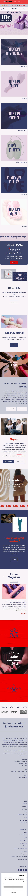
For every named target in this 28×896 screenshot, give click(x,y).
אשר (13, 885)
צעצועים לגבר (24, 809)
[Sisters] (14, 9)
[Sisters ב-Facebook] (26, 870)
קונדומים (25, 812)
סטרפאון (25, 817)
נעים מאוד (25, 832)
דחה (13, 888)
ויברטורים (25, 803)
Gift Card (25, 846)
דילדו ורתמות (24, 806)
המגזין (26, 837)
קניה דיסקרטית (8, 237)
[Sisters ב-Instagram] (21, 870)
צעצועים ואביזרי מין (23, 823)
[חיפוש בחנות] (23, 8)
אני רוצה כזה (14, 344)
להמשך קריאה (22, 409)
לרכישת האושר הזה (14, 302)
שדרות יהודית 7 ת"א (23, 777)
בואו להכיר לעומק (20, 461)
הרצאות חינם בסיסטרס (22, 859)
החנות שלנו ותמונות (23, 835)
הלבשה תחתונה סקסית (22, 814)
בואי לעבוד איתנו (23, 840)
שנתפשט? (14, 491)
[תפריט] (26, 8)
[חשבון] (4, 8)
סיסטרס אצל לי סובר (8, 461)
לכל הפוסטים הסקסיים (14, 582)
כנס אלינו (14, 559)
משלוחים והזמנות (23, 843)
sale (4, 506)
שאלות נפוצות (24, 851)
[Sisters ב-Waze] (18, 870)
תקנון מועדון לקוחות (23, 854)
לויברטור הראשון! (11, 409)
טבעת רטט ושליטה (23, 820)
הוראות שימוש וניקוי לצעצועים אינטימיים (19, 857)
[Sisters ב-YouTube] (23, 870)
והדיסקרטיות (19, 454)
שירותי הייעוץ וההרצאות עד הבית (21, 848)
